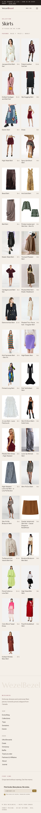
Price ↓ (20, 33)
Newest (27, 33)
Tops (4, 722)
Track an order (7, 754)
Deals (4, 743)
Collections (6, 718)
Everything (6, 715)
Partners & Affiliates (9, 757)
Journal (4, 764)
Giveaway (5, 747)
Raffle (4, 750)
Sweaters (5, 725)
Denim (4, 729)
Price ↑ (13, 33)
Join (34, 790)
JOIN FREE (12, 3)
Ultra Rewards (7, 740)
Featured (5, 33)
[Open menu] (37, 8)
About (4, 761)
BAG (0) (29, 8)
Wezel (8, 8)
